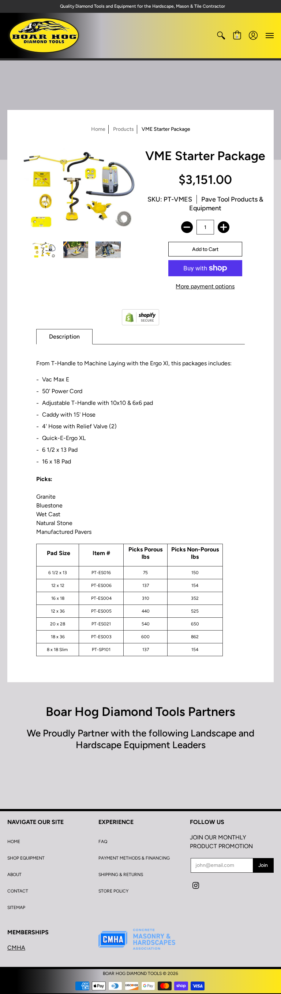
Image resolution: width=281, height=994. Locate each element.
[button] (221, 35)
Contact (17, 891)
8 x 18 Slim (58, 649)
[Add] (223, 227)
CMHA (16, 947)
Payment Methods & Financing (134, 858)
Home (98, 129)
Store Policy (113, 891)
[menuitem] (221, 35)
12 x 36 (58, 611)
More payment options (205, 286)
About (14, 874)
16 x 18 (57, 598)
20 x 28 (57, 624)
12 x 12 (57, 585)
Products (123, 129)
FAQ (102, 841)
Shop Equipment (26, 858)
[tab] (64, 336)
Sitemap (16, 907)
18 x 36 (58, 636)
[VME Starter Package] (43, 249)
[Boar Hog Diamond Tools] (43, 35)
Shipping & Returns (120, 874)
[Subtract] (187, 227)
